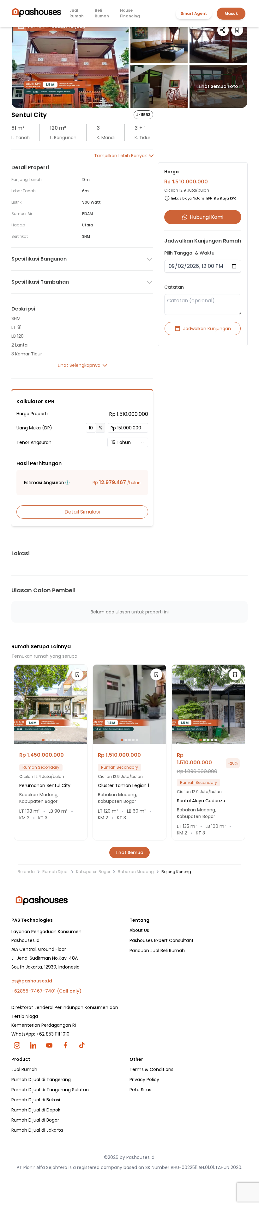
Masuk (231, 13)
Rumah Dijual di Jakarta (37, 1130)
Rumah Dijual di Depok (35, 1110)
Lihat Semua (129, 852)
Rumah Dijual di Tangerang (41, 1079)
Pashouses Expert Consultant (162, 940)
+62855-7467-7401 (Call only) (46, 991)
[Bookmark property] (237, 30)
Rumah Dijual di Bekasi (35, 1100)
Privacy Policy (144, 1079)
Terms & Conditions (151, 1069)
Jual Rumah (76, 13)
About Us (139, 930)
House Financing (130, 13)
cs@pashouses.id (31, 981)
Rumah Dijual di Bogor (35, 1120)
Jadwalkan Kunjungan (207, 328)
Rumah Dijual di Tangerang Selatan (50, 1089)
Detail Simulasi (82, 511)
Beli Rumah (102, 13)
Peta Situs (140, 1089)
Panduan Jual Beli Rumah (157, 950)
